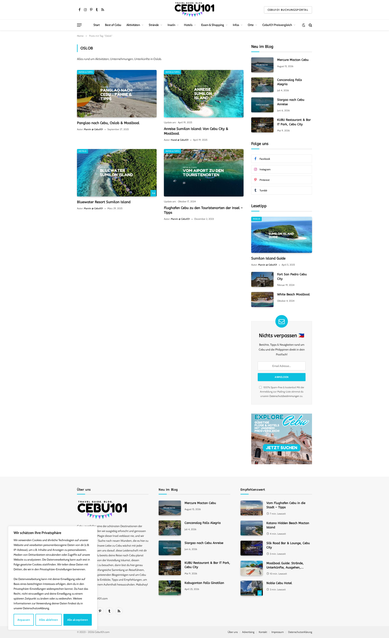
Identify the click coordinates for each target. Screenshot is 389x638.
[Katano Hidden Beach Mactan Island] (251, 528)
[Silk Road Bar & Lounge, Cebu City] (251, 548)
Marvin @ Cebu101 (93, 129)
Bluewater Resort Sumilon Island (103, 202)
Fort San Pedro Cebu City (292, 276)
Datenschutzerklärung (300, 632)
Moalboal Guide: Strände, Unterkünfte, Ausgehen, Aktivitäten (285, 565)
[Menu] (79, 25)
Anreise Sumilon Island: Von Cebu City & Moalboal (196, 131)
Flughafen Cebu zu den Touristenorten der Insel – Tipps (203, 210)
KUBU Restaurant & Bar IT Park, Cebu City (294, 122)
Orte (251, 25)
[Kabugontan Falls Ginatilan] (170, 587)
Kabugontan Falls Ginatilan (204, 583)
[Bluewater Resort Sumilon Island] (117, 172)
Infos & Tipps (86, 72)
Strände (154, 25)
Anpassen (23, 620)
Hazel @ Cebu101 (179, 139)
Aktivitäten (133, 25)
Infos (236, 25)
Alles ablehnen (48, 620)
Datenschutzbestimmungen (284, 396)
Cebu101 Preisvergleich (277, 25)
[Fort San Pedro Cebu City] (262, 279)
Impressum (277, 632)
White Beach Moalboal (293, 294)
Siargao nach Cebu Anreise (290, 102)
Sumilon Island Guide (268, 258)
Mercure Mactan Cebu (293, 60)
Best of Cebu (113, 25)
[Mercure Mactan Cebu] (262, 64)
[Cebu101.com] (194, 9)
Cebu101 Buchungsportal (288, 9)
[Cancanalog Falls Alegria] (262, 84)
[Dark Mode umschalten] (303, 25)
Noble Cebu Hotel (279, 583)
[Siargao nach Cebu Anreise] (262, 104)
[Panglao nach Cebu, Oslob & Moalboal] (117, 93)
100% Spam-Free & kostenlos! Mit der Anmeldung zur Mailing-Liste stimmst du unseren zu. (282, 392)
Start (96, 25)
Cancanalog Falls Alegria (289, 82)
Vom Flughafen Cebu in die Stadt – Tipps (285, 505)
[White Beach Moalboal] (262, 299)
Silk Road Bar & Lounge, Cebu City (288, 545)
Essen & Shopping (212, 25)
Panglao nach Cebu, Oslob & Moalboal (108, 123)
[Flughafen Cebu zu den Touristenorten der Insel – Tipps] (204, 172)
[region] (52, 578)
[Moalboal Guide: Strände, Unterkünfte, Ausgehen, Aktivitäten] (251, 568)
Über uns (233, 632)
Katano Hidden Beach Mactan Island (287, 525)
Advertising (248, 632)
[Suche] (310, 25)
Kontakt (263, 632)
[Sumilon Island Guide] (281, 235)
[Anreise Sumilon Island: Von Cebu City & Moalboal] (204, 93)
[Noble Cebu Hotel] (251, 588)
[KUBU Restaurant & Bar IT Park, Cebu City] (262, 124)
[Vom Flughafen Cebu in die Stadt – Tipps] (251, 508)
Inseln (171, 25)
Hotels (188, 25)
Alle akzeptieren (77, 620)
